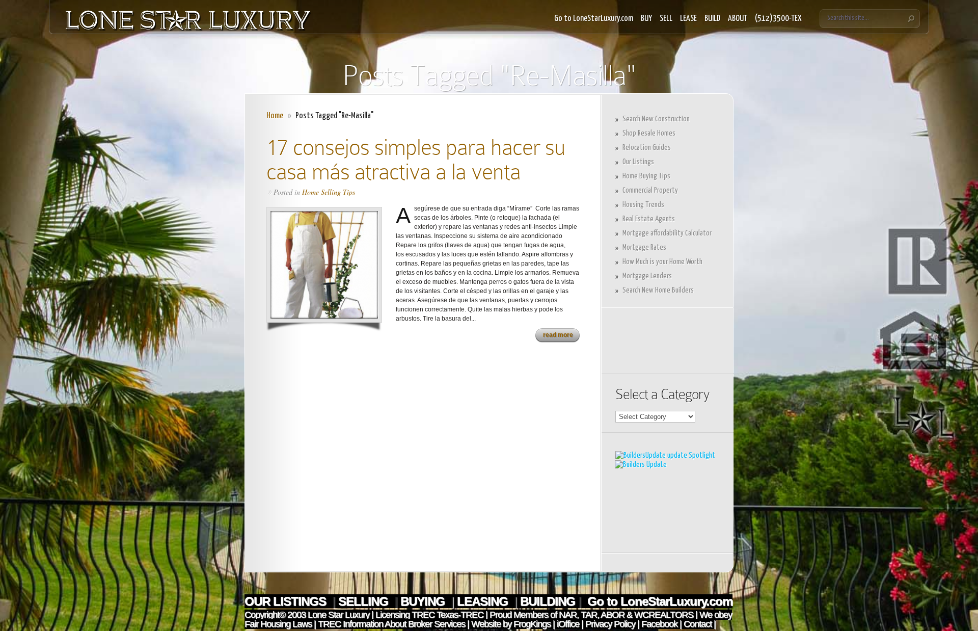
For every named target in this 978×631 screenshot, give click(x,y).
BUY (646, 18)
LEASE (688, 18)
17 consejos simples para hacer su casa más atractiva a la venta (415, 159)
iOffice (568, 624)
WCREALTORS (662, 615)
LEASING (484, 601)
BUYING (424, 601)
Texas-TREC (460, 615)
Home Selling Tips (328, 192)
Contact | (700, 624)
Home (274, 116)
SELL (666, 18)
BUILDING (547, 601)
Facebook (659, 624)
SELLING (364, 601)
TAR (588, 615)
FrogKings (531, 624)
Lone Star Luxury (338, 615)
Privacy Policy (610, 624)
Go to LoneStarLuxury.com (593, 18)
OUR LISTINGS (286, 601)
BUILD (712, 18)
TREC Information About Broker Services (391, 624)
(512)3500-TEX (778, 18)
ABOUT (737, 18)
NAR (567, 615)
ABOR (612, 615)
